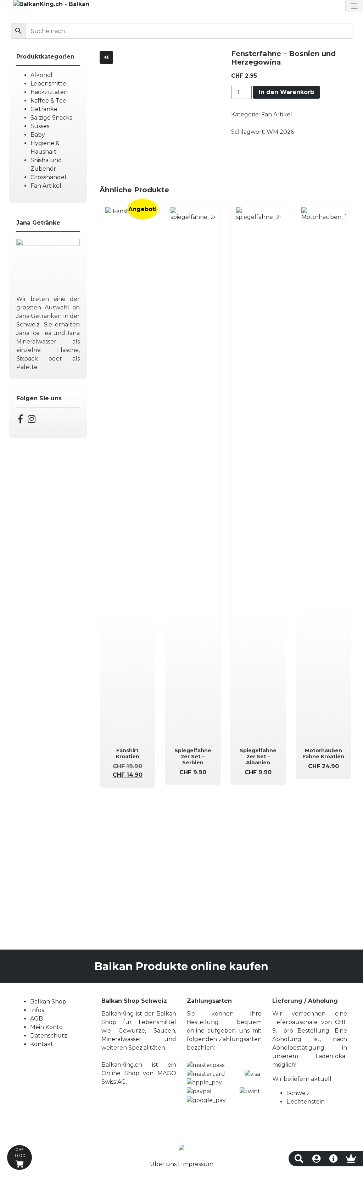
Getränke (43, 109)
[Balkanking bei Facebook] (20, 420)
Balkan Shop (48, 1001)
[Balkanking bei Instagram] (31, 420)
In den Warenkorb (286, 92)
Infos (37, 1010)
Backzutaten (49, 92)
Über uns (163, 1164)
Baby (37, 134)
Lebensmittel (49, 83)
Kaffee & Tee (48, 100)
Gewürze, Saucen (146, 1030)
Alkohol (41, 75)
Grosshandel (48, 177)
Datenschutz (48, 1035)
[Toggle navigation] (354, 6)
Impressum (197, 1164)
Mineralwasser (121, 1039)
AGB (36, 1018)
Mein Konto (46, 1027)
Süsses (39, 126)
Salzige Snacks (51, 117)
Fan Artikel (45, 185)
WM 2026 (280, 131)
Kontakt (41, 1044)
